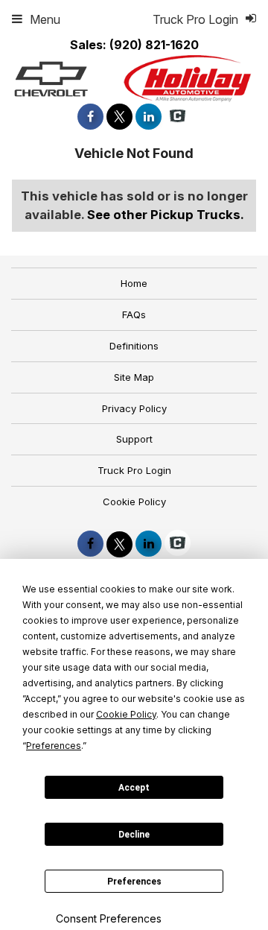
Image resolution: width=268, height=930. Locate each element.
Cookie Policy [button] (126, 714)
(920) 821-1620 (154, 44)
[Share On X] (119, 116)
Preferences (134, 881)
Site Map (134, 377)
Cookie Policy (134, 501)
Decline (134, 834)
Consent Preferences (109, 918)
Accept (134, 787)
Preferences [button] (53, 745)
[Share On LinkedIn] (148, 116)
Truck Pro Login (134, 470)
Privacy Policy (134, 408)
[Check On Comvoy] (178, 116)
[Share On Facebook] (90, 116)
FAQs (134, 314)
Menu (45, 19)
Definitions (134, 346)
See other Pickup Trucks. (165, 214)
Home (134, 283)
